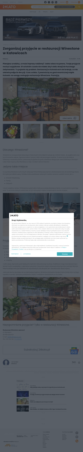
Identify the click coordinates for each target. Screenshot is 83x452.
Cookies (21, 249)
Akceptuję (65, 254)
